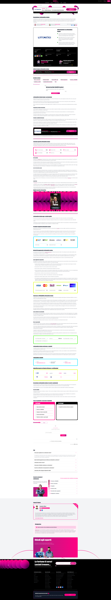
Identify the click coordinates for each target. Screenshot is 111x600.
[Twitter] (74, 25)
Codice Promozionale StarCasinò (71, 575)
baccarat (76, 184)
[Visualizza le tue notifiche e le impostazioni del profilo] (77, 439)
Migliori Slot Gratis (69, 582)
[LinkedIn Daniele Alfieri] (42, 510)
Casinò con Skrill (47, 583)
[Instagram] (58, 587)
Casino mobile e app (55, 79)
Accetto (70, 594)
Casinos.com (37, 529)
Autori (34, 575)
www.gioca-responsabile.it (45, 12)
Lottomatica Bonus (45, 130)
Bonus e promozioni (37, 79)
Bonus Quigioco (58, 583)
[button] (52, 429)
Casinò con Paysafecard (48, 582)
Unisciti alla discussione (55, 93)
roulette (49, 184)
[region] (55, 433)
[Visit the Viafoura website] (76, 444)
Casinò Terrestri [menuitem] (57, 2)
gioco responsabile (53, 323)
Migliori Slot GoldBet (69, 586)
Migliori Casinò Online (47, 576)
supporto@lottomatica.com (41, 362)
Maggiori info (71, 9)
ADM (47, 373)
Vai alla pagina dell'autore (39, 518)
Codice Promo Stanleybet (70, 579)
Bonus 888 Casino (58, 582)
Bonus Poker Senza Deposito (59, 576)
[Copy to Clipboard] (76, 25)
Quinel (75, 373)
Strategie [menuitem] (64, 2)
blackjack (45, 184)
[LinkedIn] (71, 25)
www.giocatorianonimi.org (50, 12)
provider (58, 228)
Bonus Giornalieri (58, 579)
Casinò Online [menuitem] (47, 2)
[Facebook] (73, 25)
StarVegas (69, 177)
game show (52, 185)
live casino (35, 182)
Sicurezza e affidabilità (73, 79)
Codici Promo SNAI (69, 576)
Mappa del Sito (35, 582)
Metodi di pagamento (64, 79)
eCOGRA (60, 373)
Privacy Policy (39, 596)
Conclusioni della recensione (47, 81)
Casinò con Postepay (47, 586)
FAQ (55, 81)
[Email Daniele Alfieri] (40, 510)
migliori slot (39, 159)
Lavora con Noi (35, 579)
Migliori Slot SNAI (69, 583)
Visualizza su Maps (68, 362)
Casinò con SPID (47, 575)
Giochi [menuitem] (52, 2)
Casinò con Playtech (47, 579)
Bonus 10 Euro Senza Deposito (59, 575)
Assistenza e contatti (37, 81)
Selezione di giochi (46, 79)
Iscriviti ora (72, 563)
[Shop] (99, 1)
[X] (60, 587)
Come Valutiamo (36, 576)
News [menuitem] (61, 2)
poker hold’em (53, 184)
